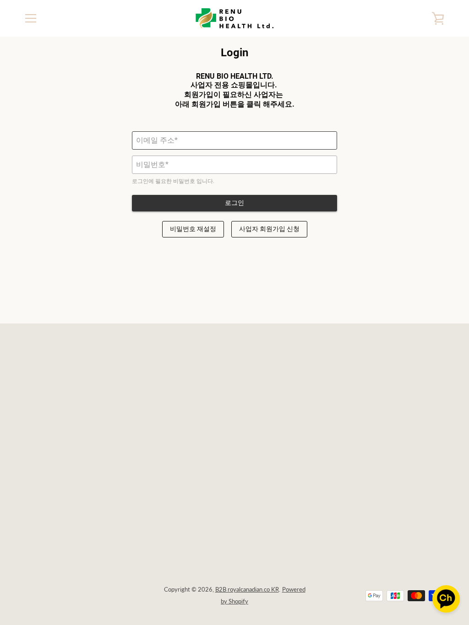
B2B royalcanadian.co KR (247, 589)
